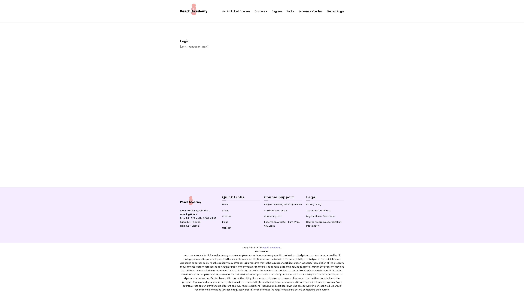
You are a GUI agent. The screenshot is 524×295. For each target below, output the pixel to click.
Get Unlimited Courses (236, 11)
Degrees (277, 11)
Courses (259, 11)
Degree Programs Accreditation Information (323, 223)
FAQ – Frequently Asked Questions (283, 204)
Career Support (272, 216)
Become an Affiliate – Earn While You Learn (282, 223)
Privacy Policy (313, 204)
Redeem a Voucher (310, 11)
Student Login (335, 11)
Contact (226, 227)
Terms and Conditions (318, 210)
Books (290, 11)
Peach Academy (271, 247)
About (225, 210)
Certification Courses (275, 210)
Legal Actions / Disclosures (320, 216)
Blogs (225, 222)
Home (225, 204)
